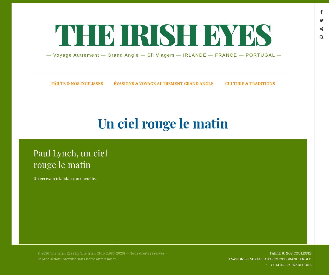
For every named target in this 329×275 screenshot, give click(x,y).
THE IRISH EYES (163, 33)
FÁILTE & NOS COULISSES (77, 83)
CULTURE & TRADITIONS (250, 83)
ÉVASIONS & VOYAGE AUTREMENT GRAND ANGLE (164, 83)
